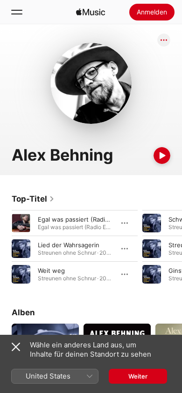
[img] (90, 12)
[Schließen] (16, 347)
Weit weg (51, 270)
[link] (33, 199)
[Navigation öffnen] (17, 12)
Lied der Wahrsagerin (68, 245)
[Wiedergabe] (162, 155)
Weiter (137, 376)
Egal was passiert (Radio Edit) (81, 219)
